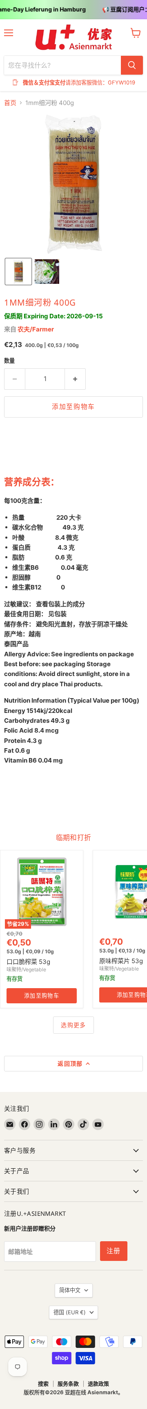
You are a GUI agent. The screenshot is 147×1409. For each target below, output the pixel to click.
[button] (18, 271)
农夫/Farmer (36, 329)
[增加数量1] (75, 379)
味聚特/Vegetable (26, 969)
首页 (10, 102)
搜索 (43, 1383)
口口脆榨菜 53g (28, 962)
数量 (9, 361)
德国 (69, 1312)
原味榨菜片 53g (121, 961)
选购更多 (73, 1024)
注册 (114, 1251)
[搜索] (132, 65)
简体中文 (69, 1290)
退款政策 (98, 1383)
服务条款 (68, 1383)
